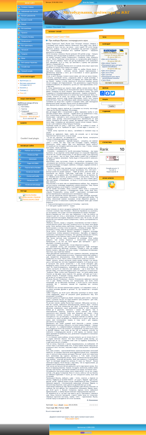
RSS (95, 2)
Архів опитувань (34, 116)
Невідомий (25, 111)
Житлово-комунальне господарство (28, 84)
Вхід (63, 27)
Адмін (66, 405)
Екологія (23, 88)
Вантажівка (25, 106)
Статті (55, 36)
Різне (22, 93)
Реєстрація (57, 27)
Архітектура (24, 80)
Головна (49, 27)
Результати (24, 116)
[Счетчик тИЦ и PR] (112, 160)
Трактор (24, 109)
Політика (23, 90)
